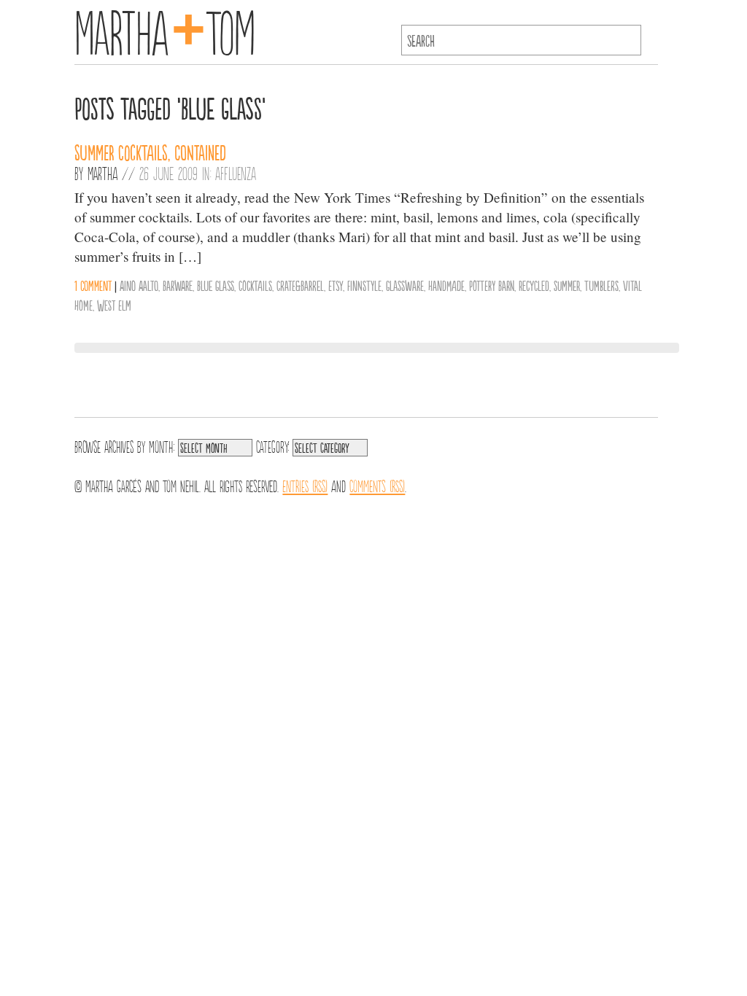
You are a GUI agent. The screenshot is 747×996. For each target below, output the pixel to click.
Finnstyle (364, 285)
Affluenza (235, 173)
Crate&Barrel (300, 285)
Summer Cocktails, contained (150, 151)
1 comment (93, 285)
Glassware (405, 285)
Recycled (534, 285)
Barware (178, 285)
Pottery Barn (491, 285)
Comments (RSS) (377, 485)
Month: (161, 445)
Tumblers (601, 285)
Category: (272, 445)
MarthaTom (164, 29)
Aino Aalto (139, 285)
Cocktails (255, 285)
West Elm (114, 304)
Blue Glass (215, 285)
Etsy (335, 285)
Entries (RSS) (305, 485)
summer (567, 285)
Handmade (446, 285)
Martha (102, 173)
